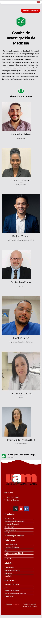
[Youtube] (21, 508)
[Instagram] (15, 508)
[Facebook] (26, 508)
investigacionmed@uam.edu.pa (21, 455)
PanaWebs (16, 604)
